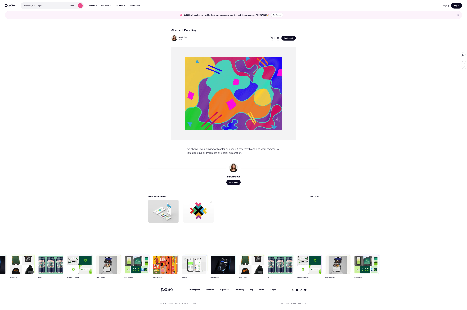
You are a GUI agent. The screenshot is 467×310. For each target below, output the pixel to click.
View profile (314, 196)
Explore (92, 6)
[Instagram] (301, 290)
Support (273, 290)
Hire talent (210, 290)
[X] (293, 290)
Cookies (193, 303)
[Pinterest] (305, 290)
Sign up (446, 6)
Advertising (239, 290)
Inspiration (224, 290)
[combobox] (44, 5)
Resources (302, 303)
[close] (458, 15)
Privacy (185, 303)
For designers (194, 290)
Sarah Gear (183, 37)
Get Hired (119, 6)
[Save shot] (278, 38)
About (261, 290)
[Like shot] (272, 38)
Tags (287, 303)
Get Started (277, 15)
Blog (251, 290)
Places (293, 303)
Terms (177, 303)
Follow (181, 39)
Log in (456, 6)
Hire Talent (105, 6)
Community (134, 6)
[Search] (80, 5)
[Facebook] (297, 290)
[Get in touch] (164, 218)
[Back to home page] (10, 5)
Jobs (281, 303)
